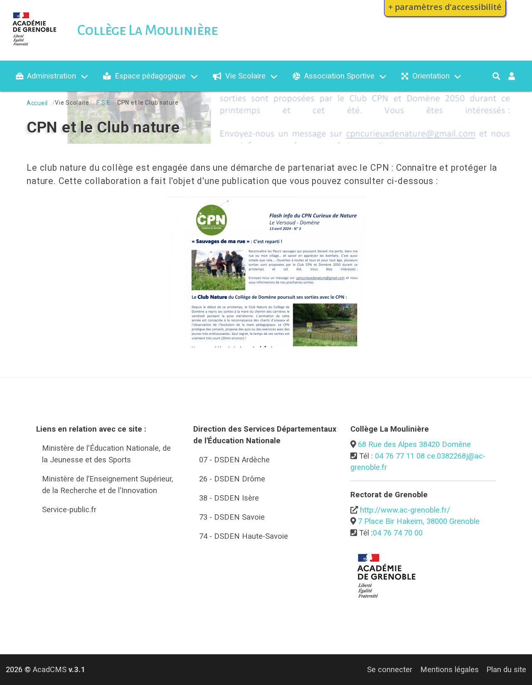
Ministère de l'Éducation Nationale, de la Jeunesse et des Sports (106, 454)
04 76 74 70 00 (398, 532)
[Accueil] (34, 47)
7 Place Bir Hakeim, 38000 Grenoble (419, 521)
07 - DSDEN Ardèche (234, 459)
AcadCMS (59, 669)
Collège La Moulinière (147, 30)
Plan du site (506, 669)
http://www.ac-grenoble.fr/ (405, 510)
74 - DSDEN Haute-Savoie (243, 536)
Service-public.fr (69, 509)
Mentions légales (449, 669)
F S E (103, 102)
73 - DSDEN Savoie (232, 517)
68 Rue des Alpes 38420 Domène (414, 444)
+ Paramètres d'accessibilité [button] (445, 6)
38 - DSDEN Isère (229, 497)
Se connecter (389, 669)
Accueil (37, 103)
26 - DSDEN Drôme (232, 478)
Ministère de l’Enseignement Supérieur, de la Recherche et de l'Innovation (107, 484)
